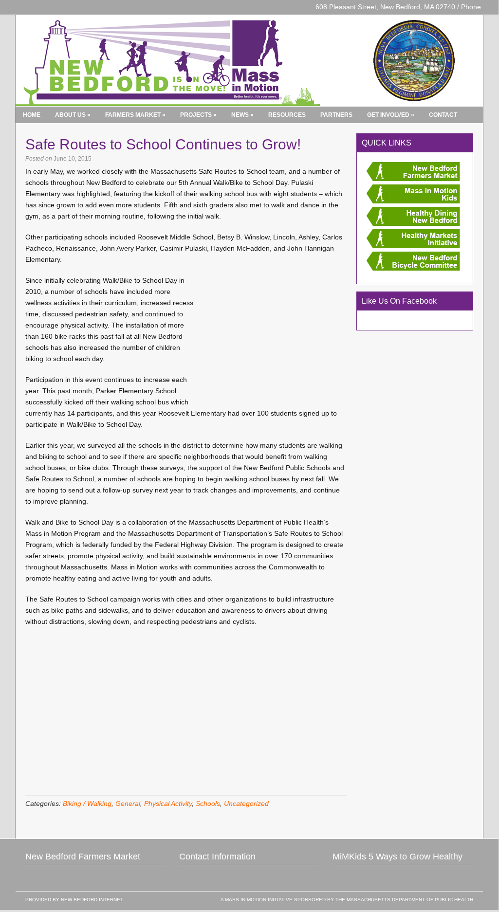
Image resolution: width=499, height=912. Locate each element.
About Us (73, 114)
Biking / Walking (87, 803)
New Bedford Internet (92, 899)
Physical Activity (168, 803)
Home (31, 114)
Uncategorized (246, 803)
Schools (208, 803)
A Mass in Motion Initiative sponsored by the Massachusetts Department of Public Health (347, 899)
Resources (287, 114)
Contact (443, 114)
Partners (336, 114)
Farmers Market (135, 114)
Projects (198, 114)
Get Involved (390, 114)
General (127, 803)
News (242, 114)
